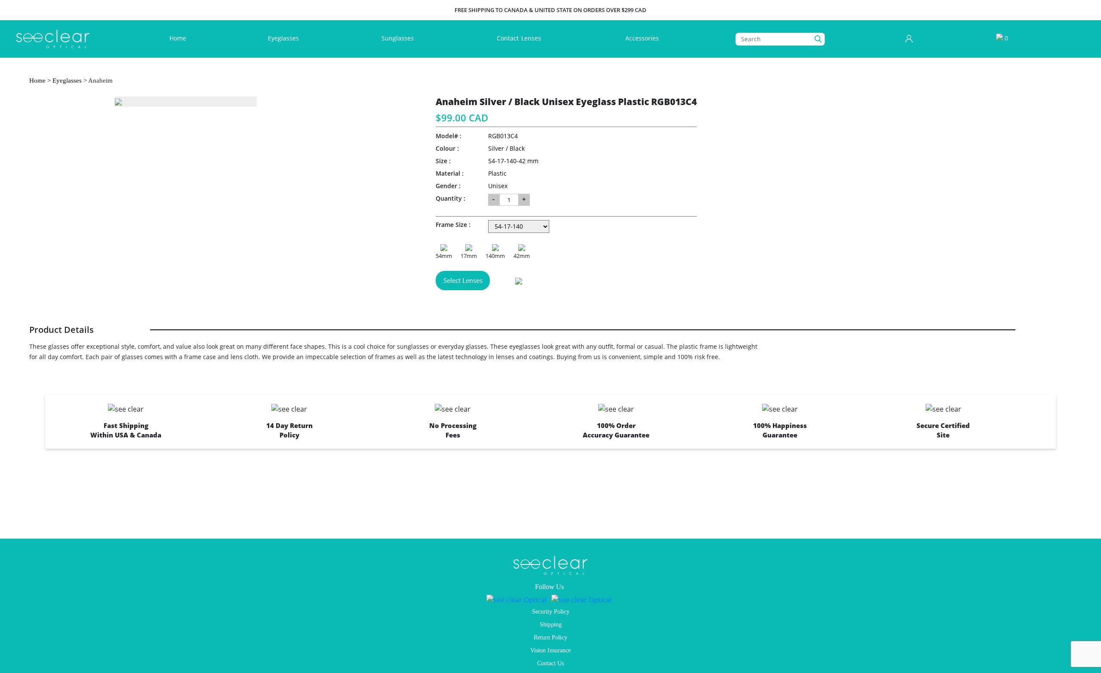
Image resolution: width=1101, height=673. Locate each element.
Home (179, 38)
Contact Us (550, 663)
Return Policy (550, 637)
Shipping (551, 624)
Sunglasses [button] (398, 38)
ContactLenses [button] (520, 38)
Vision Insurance (550, 650)
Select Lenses (463, 280)
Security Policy (550, 611)
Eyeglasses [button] (284, 38)
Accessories (642, 38)
